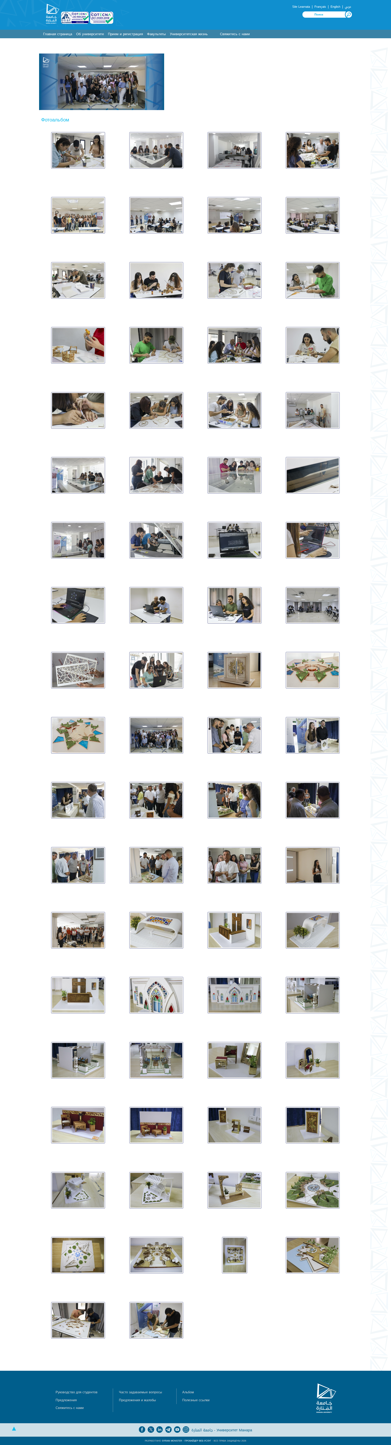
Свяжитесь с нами (235, 34)
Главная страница (57, 34)
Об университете (90, 34)
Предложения (66, 1400)
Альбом (188, 1392)
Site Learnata (301, 7)
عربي (348, 7)
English (335, 7)
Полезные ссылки (196, 1400)
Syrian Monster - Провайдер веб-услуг (186, 1441)
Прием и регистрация (125, 34)
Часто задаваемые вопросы (140, 1392)
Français (320, 7)
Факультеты (156, 34)
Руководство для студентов (77, 1392)
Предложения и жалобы (137, 1400)
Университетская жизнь (189, 34)
